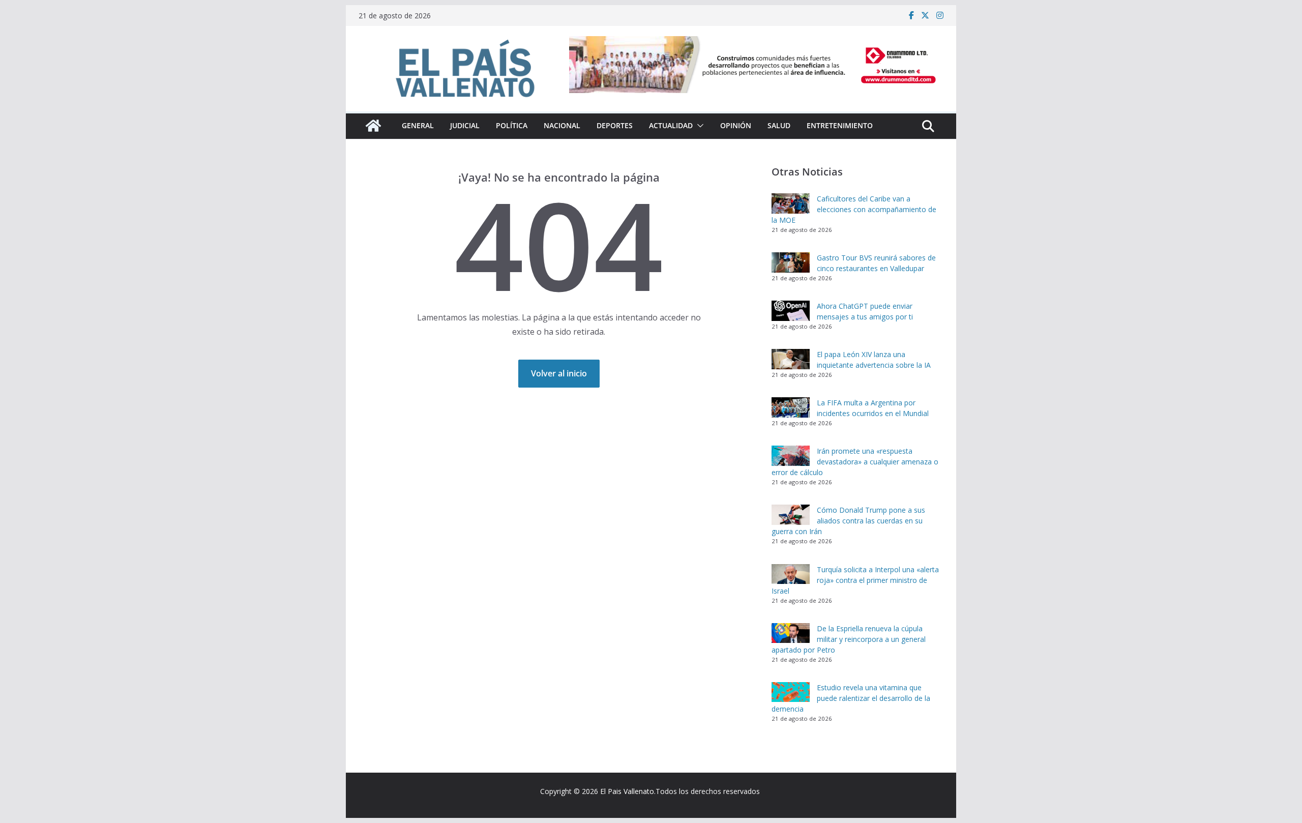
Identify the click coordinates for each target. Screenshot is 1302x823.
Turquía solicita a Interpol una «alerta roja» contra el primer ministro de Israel (855, 580)
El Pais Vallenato (627, 791)
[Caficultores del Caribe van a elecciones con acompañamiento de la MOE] (791, 203)
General (418, 125)
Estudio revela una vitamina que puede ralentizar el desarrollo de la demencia (851, 698)
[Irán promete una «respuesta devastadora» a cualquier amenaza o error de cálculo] (791, 456)
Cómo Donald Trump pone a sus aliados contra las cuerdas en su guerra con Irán (848, 520)
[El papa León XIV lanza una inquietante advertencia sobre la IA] (791, 359)
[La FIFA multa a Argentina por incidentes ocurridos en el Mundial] (791, 407)
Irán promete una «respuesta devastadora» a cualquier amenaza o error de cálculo (855, 461)
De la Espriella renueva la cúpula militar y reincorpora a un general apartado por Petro (849, 639)
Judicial (465, 125)
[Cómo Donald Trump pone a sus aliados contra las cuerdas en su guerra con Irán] (791, 515)
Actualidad (671, 125)
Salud (778, 125)
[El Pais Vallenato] (373, 125)
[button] (698, 126)
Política (511, 125)
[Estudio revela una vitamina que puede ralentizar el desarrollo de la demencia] (791, 692)
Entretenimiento (840, 125)
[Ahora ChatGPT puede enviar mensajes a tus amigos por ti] (791, 311)
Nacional (562, 125)
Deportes (615, 125)
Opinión (735, 125)
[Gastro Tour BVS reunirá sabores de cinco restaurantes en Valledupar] (791, 262)
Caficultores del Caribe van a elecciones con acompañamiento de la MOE (854, 209)
